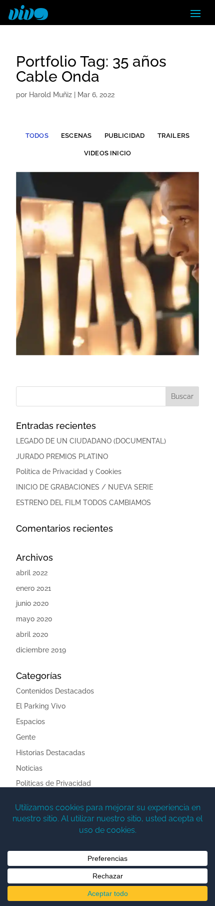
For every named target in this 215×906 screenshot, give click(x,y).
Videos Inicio (107, 153)
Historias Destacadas (50, 753)
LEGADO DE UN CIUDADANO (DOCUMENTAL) (91, 441)
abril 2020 (32, 634)
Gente (26, 737)
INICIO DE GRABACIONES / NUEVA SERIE (84, 487)
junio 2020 (32, 603)
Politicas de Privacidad (53, 783)
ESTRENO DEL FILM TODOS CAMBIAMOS (83, 503)
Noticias (29, 768)
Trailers (174, 135)
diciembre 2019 (41, 650)
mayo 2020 (34, 619)
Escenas (76, 135)
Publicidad (124, 135)
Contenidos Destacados (55, 691)
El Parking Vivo (41, 706)
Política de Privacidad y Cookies (69, 472)
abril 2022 (32, 573)
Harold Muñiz (50, 95)
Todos (37, 135)
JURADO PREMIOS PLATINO (62, 456)
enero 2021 (33, 588)
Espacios (30, 722)
